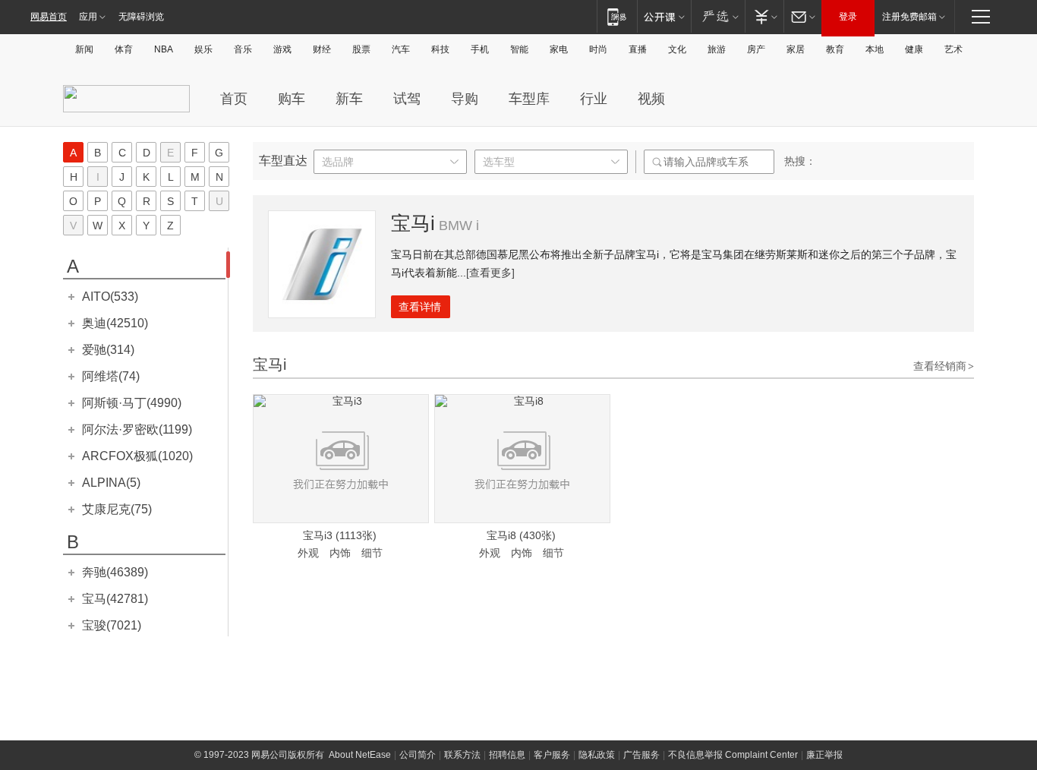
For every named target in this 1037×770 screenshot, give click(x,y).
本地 (874, 49)
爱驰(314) (108, 349)
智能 (519, 49)
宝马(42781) (115, 598)
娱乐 (203, 49)
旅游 (717, 49)
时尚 (598, 49)
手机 (480, 49)
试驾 (407, 98)
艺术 (953, 49)
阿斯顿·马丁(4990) (131, 402)
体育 (124, 49)
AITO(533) (110, 296)
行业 (593, 98)
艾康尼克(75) (117, 509)
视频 (651, 98)
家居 (795, 49)
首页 (233, 98)
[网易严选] (718, 16)
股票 (361, 49)
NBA (163, 49)
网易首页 (48, 16)
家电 (559, 49)
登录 (848, 16)
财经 (322, 49)
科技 (440, 49)
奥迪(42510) (115, 323)
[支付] (764, 16)
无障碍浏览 (141, 16)
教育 (835, 49)
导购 (464, 98)
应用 (88, 16)
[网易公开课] (664, 16)
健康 (914, 49)
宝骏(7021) (111, 625)
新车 (349, 98)
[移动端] (617, 16)
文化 (677, 49)
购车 (291, 98)
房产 (756, 49)
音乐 (243, 49)
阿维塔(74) (111, 376)
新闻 (84, 49)
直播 (638, 49)
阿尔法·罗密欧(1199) (137, 429)
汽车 (401, 49)
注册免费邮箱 (909, 16)
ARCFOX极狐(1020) (137, 456)
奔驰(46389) (115, 572)
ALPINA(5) (111, 482)
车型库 (529, 98)
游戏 (282, 49)
